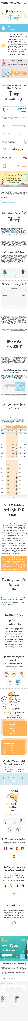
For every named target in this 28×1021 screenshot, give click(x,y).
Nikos (2, 422)
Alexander (4, 376)
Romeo (12, 752)
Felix (2, 441)
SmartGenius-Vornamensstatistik (7, 394)
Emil (11, 376)
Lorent (2, 460)
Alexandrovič (14, 264)
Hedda (2, 1018)
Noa (2, 1017)
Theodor (14, 726)
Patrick (24, 234)
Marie (2, 996)
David (2, 444)
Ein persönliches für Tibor (21, 110)
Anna (2, 1001)
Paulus (25, 421)
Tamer (8, 422)
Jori (17, 264)
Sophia (2, 1005)
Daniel (7, 235)
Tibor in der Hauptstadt (13, 134)
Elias (23, 376)
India (12, 747)
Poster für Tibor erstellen (7, 955)
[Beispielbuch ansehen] (14, 72)
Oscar (12, 750)
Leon (9, 232)
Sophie (2, 997)
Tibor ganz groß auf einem (19, 166)
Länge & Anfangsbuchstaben (9, 141)
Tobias (21, 234)
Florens (2, 492)
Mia (2, 1002)
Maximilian (16, 420)
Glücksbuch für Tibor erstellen (14, 182)
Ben (6, 232)
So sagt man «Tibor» (11, 117)
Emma (2, 1003)
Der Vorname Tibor (6, 158)
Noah (2, 456)
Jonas (11, 232)
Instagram (16, 1012)
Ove (2, 1014)
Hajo (2, 1016)
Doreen (2, 1015)
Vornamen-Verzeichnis (6, 983)
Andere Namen (17, 150)
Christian (2, 235)
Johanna (2, 1004)
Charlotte (2, 999)
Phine (2, 1012)
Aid (2, 488)
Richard (14, 733)
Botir (2, 602)
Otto (13, 731)
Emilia (2, 1000)
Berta (13, 730)
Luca (16, 1004)
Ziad (4, 422)
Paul (15, 232)
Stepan (21, 264)
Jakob (12, 420)
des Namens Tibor (19, 125)
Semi (2, 464)
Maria (2, 998)
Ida (13, 728)
